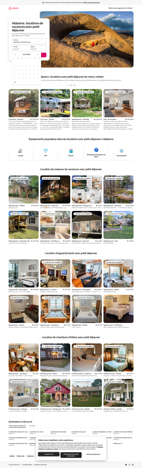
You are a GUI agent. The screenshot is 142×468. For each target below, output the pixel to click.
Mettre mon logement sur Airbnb (120, 8)
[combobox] (29, 42)
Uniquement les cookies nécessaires (71, 455)
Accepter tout (48, 454)
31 (15, 82)
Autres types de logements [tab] (17, 426)
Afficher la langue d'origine (91, 2)
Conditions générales (40, 465)
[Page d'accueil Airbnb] (14, 8)
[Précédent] (67, 85)
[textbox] (20, 49)
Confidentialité (27, 465)
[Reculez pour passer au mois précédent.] (15, 54)
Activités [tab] (32, 426)
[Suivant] (74, 85)
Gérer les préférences (93, 454)
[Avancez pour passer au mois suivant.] (37, 54)
